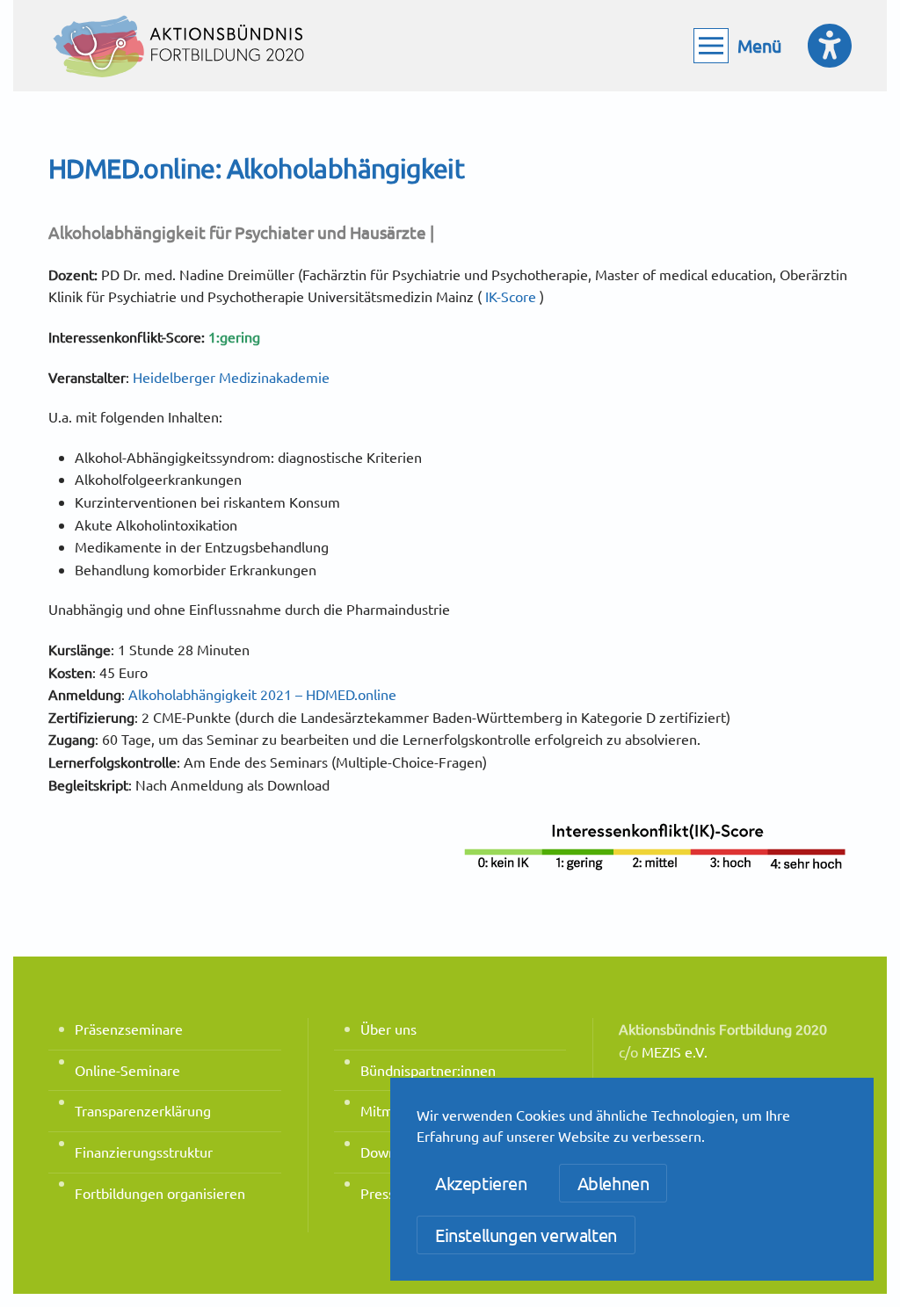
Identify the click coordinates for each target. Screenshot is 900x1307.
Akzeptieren (481, 1183)
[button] (737, 46)
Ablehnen (613, 1183)
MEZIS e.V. (675, 1051)
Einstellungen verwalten (526, 1235)
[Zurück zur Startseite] (180, 46)
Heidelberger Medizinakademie (231, 377)
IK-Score (510, 296)
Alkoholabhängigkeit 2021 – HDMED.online (262, 694)
